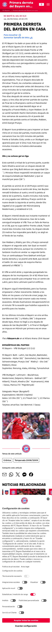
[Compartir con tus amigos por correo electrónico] (4, 474)
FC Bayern (6, 10)
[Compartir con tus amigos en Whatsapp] (11, 474)
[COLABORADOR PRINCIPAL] (41, 4)
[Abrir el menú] (48, 4)
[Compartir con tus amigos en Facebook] (31, 474)
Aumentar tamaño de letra (16, 37)
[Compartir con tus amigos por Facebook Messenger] (24, 474)
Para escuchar (11, 35)
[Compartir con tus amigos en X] (18, 474)
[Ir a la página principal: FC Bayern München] (4, 4)
